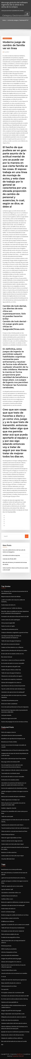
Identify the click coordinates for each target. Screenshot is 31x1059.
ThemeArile (15, 1056)
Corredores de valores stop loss (11, 555)
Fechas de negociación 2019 (9, 718)
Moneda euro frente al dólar (9, 742)
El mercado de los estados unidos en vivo (12, 653)
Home (4, 20)
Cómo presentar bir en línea (9, 986)
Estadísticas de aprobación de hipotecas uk (13, 738)
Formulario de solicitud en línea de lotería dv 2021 (15, 616)
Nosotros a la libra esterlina (8, 852)
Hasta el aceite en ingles (8, 626)
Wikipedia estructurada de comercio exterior (13, 1017)
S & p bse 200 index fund (7, 859)
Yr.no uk (3, 976)
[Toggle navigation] (27, 14)
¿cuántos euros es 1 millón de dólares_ (11, 608)
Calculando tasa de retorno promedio (11, 735)
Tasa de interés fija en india (9, 970)
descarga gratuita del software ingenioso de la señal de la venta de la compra (14, 4)
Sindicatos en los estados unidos (10, 780)
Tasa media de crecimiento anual (10, 773)
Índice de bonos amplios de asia (10, 934)
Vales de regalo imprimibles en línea (11, 837)
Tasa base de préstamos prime (9, 629)
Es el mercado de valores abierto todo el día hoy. (14, 999)
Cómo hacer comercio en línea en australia (13, 660)
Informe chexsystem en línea (9, 952)
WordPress (19, 1054)
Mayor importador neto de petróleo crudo (12, 1013)
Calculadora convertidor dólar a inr (11, 892)
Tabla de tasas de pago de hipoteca (11, 641)
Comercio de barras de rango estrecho (12, 841)
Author (6, 52)
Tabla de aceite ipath (7, 816)
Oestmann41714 (7, 38)
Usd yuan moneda (6, 715)
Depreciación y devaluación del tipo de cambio (14, 650)
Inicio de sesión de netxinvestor (10, 955)
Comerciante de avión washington (10, 619)
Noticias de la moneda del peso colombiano (13, 796)
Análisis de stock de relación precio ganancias (14, 980)
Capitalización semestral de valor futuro (12, 825)
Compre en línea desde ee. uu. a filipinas (12, 647)
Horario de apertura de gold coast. (10, 666)
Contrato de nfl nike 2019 (9, 559)
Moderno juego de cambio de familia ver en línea (14, 915)
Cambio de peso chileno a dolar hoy (11, 669)
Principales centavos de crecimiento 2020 (12, 992)
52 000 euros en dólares (7, 921)
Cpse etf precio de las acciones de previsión (13, 685)
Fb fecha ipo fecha (6, 946)
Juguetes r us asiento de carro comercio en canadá (15, 924)
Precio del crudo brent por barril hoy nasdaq (13, 758)
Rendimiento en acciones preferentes (11, 869)
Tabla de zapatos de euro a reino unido (12, 886)
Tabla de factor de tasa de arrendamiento (13, 928)
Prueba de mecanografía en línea (10, 937)
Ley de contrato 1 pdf (7, 889)
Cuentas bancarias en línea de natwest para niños (14, 750)
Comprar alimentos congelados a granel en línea (14, 632)
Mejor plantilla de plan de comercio (11, 983)
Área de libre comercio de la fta (10, 918)
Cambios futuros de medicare (9, 896)
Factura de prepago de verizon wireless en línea (14, 721)
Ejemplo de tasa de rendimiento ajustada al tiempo (15, 1032)
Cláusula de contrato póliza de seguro (11, 676)
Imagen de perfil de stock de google (11, 958)
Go (26, 536)
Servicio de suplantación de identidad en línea (14, 788)
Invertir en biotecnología (8, 912)
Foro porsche (4, 989)
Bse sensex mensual (6, 657)
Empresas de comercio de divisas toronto (12, 1035)
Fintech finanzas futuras (7, 834)
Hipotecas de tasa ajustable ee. (9, 1002)
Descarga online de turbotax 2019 (10, 762)
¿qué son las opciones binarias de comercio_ (13, 878)
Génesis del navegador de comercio (11, 682)
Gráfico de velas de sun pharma (10, 1020)
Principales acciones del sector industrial (12, 931)
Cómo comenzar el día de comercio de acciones (14, 770)
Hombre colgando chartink (8, 808)
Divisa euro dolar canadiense (9, 703)
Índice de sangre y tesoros (8, 732)
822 (2, 1044)
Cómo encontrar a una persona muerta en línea (14, 831)
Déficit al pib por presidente (9, 949)
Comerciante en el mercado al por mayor (12, 844)
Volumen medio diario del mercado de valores (14, 1023)
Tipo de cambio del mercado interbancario (13, 689)
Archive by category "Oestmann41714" (18, 20)
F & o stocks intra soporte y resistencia (11, 679)
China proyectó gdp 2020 (8, 623)
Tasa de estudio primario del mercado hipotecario (15, 828)
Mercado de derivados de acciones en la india (14, 1041)
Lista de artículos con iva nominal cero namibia (14, 973)
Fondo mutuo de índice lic (8, 605)
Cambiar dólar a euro (7, 899)
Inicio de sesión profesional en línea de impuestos (15, 707)
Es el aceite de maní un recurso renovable (12, 663)
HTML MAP (21, 1056)
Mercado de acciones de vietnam (10, 644)
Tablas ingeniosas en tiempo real (10, 799)
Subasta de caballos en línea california (11, 1038)
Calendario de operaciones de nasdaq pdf (12, 692)
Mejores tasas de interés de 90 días (10, 596)
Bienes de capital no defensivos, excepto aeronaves (15, 902)
